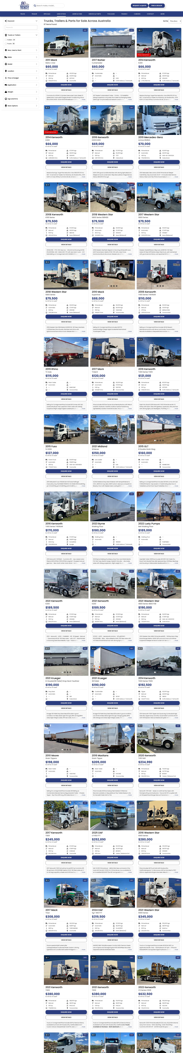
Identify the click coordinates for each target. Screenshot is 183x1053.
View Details (66, 90)
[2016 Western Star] (159, 815)
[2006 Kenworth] (159, 274)
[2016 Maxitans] (112, 738)
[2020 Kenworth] (159, 738)
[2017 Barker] (112, 43)
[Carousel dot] (62, 54)
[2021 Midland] (112, 429)
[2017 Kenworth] (66, 815)
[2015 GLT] (159, 429)
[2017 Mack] (112, 352)
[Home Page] (23, 6)
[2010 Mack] (112, 274)
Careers (137, 14)
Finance (124, 14)
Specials (47, 14)
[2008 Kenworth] (66, 197)
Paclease (111, 14)
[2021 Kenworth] (66, 584)
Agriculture (77, 14)
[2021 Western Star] (159, 584)
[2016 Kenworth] (112, 120)
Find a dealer (156, 5)
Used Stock (61, 14)
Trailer (34, 14)
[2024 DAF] (112, 893)
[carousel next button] (86, 43)
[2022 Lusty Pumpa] (159, 506)
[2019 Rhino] (66, 352)
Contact (150, 14)
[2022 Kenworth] (159, 970)
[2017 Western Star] (159, 197)
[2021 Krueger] (66, 661)
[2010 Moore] (66, 738)
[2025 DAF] (112, 815)
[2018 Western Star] (112, 197)
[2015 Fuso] (66, 429)
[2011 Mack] (66, 43)
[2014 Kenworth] (159, 43)
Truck (22, 14)
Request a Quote (139, 5)
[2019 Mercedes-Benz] (159, 120)
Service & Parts (95, 14)
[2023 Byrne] (112, 506)
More (163, 14)
